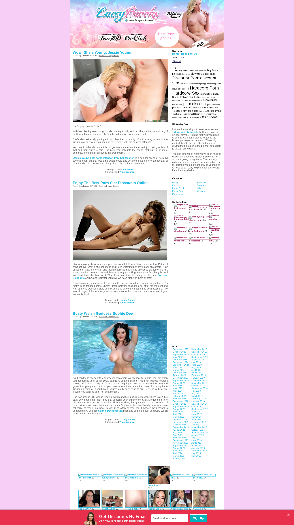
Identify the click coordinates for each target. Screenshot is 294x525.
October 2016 (198, 430)
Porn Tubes (177, 194)
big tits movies (184, 74)
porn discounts (213, 104)
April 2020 (178, 453)
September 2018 (199, 388)
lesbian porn (187, 97)
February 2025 (180, 359)
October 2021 (179, 424)
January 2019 (198, 378)
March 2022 (178, 417)
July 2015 (196, 453)
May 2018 (196, 393)
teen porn (193, 110)
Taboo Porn (180, 110)
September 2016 (199, 432)
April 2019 (196, 370)
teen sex (203, 111)
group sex (176, 89)
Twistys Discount (179, 114)
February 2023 (180, 396)
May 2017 (196, 417)
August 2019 (197, 359)
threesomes (214, 110)
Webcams (201, 191)
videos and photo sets (185, 132)
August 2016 (197, 435)
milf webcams (197, 100)
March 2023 (178, 393)
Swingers (201, 185)
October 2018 (198, 385)
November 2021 (180, 422)
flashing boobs (215, 84)
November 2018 (199, 383)
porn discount (195, 103)
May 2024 (177, 367)
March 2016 (197, 445)
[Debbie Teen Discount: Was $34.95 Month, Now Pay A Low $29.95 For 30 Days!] (147, 47)
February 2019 (198, 375)
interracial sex (206, 94)
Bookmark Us (189, 53)
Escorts (175, 185)
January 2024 (179, 375)
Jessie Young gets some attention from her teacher (103, 158)
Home (175, 53)
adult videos (188, 70)
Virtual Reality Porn (196, 114)
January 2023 (179, 398)
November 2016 (199, 427)
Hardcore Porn (204, 87)
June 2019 (196, 365)
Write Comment (127, 172)
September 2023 (181, 380)
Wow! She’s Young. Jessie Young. (102, 52)
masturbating (177, 100)
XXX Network (193, 117)
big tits (175, 74)
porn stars (176, 107)
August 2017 (197, 411)
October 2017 (198, 406)
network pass (210, 100)
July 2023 (177, 385)
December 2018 (199, 380)
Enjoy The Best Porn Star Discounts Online (111, 183)
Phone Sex (177, 191)
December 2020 (180, 440)
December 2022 (180, 401)
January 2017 (198, 424)
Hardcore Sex (186, 93)
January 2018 (198, 401)
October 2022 (179, 404)
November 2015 (199, 450)
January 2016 (198, 448)
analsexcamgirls (200, 71)
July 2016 (196, 437)
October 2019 (198, 354)
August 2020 (179, 448)
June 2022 (178, 411)
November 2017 (199, 404)
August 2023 (179, 383)
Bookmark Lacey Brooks (109, 56)
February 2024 (180, 372)
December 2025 (180, 349)
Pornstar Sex (212, 107)
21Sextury (177, 70)
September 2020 (181, 445)
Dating (175, 182)
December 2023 (180, 378)
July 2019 (196, 362)
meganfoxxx (187, 100)
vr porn (209, 114)
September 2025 (181, 354)
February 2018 (198, 398)
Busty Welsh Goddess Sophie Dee (103, 313)
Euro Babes (184, 84)
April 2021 (178, 435)
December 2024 (180, 362)
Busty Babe (209, 73)
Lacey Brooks (128, 300)
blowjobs (196, 73)
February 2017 (198, 422)
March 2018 (197, 396)
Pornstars (128, 169)
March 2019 (197, 372)
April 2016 (196, 443)
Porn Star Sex (199, 107)
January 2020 (179, 458)
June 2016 (196, 440)
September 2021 (181, 427)
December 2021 (180, 419)
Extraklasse (193, 84)
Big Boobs (213, 70)
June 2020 (178, 450)
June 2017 (196, 414)
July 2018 (196, 391)
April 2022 (178, 414)
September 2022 (181, 406)
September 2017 (199, 409)
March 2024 (178, 370)
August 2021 (179, 430)
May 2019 (196, 367)
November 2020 (180, 443)
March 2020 (178, 456)
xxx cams (182, 117)
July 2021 (177, 432)
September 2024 (181, 365)
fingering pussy (204, 84)
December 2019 (199, 349)
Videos (200, 188)
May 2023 (177, 388)
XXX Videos (209, 117)
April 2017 (196, 419)
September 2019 (199, 357)
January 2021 (179, 437)
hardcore (185, 89)
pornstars (186, 107)
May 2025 (177, 357)
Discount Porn (186, 77)
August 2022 (179, 409)
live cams (210, 97)
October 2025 (179, 352)
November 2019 (199, 352)
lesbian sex (199, 97)
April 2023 (178, 391)
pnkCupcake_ (177, 104)
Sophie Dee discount (110, 410)
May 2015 (196, 456)
